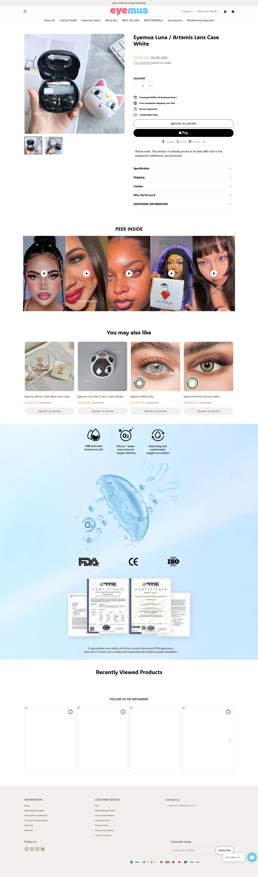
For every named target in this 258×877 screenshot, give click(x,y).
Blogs (27, 805)
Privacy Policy (101, 825)
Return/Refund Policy (105, 810)
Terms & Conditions (104, 830)
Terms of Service (103, 835)
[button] (25, 11)
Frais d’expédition (143, 63)
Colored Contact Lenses (36, 820)
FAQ (97, 805)
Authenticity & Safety (34, 810)
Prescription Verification (36, 815)
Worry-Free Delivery (105, 815)
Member (28, 830)
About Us (28, 825)
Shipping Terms (102, 820)
